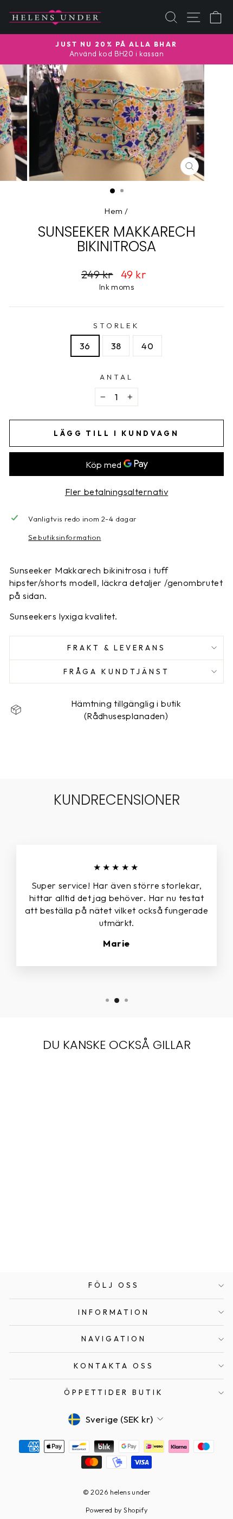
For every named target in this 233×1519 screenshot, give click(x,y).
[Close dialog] (226, 722)
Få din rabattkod (175, 799)
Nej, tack (174, 815)
